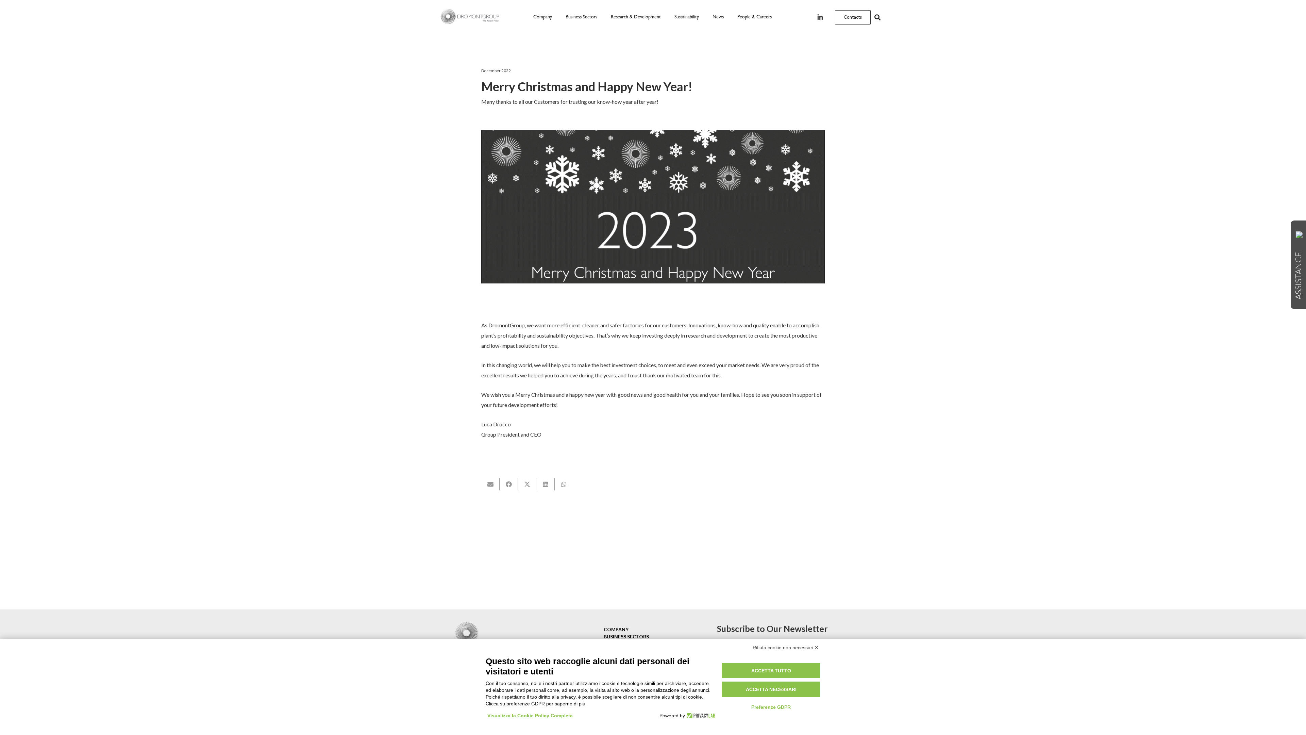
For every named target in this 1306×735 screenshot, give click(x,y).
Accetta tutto (771, 670)
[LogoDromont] (469, 17)
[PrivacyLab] (700, 715)
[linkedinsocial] (820, 17)
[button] (600, 17)
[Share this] (509, 484)
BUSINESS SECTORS (626, 636)
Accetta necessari (771, 689)
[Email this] (490, 484)
